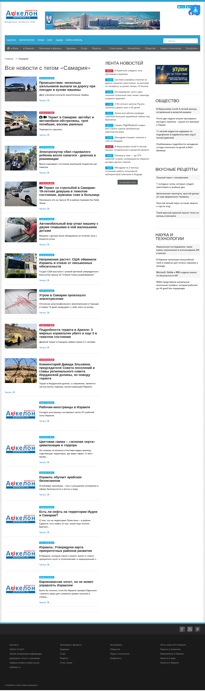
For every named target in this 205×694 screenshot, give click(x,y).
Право (41, 40)
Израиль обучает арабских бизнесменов (60, 479)
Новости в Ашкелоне (170, 649)
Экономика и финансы (71, 644)
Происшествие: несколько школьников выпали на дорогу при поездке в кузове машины (67, 86)
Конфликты (192, 48)
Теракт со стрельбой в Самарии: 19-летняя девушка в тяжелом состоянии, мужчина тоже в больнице (69, 191)
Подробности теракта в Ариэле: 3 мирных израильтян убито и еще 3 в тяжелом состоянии (68, 333)
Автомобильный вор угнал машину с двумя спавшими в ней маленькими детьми (68, 227)
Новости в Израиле (169, 662)
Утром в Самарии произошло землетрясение (62, 297)
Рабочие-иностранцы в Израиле (64, 407)
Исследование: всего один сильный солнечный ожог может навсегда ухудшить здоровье (127, 95)
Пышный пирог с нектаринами (172, 177)
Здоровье (71, 48)
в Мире (14, 48)
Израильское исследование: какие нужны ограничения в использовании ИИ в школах (177, 250)
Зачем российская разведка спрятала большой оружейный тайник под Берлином (127, 116)
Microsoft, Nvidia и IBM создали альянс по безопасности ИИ (176, 274)
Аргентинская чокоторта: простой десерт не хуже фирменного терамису (177, 195)
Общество (150, 48)
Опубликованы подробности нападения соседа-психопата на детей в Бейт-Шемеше (177, 147)
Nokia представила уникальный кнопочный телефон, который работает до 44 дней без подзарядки (177, 285)
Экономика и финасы (50, 48)
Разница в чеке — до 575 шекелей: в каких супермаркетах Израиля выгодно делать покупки (127, 158)
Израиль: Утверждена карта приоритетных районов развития (65, 549)
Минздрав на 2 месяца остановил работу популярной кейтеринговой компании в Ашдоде (123, 171)
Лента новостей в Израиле (173, 644)
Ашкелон (11, 40)
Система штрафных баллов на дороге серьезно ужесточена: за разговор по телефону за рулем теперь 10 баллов (127, 83)
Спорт (84, 48)
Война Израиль (74, 40)
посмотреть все (127, 182)
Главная (9, 58)
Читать (43, 100)
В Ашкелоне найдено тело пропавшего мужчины (123, 72)
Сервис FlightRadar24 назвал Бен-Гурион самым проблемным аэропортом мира (125, 128)
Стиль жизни (116, 48)
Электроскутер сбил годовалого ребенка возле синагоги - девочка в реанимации (67, 155)
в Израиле (28, 48)
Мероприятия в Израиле (172, 653)
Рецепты (96, 48)
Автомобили (133, 48)
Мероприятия (26, 40)
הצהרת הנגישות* (17, 649)
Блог (50, 40)
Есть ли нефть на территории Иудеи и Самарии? (68, 513)
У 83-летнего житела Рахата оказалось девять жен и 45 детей (124, 105)
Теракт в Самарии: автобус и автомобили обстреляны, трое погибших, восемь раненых (66, 120)
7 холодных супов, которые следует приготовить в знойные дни (175, 185)
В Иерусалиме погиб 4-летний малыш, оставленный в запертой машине (127, 148)
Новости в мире (168, 658)
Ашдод (59, 40)
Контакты (14, 644)
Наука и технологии (170, 48)
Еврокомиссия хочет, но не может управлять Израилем (66, 583)
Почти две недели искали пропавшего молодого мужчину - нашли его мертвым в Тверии (177, 121)
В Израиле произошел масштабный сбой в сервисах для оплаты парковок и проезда (177, 262)
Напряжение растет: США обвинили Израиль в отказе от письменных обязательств (67, 262)
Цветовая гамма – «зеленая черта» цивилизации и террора (67, 443)
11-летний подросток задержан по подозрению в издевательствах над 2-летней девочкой (176, 134)
